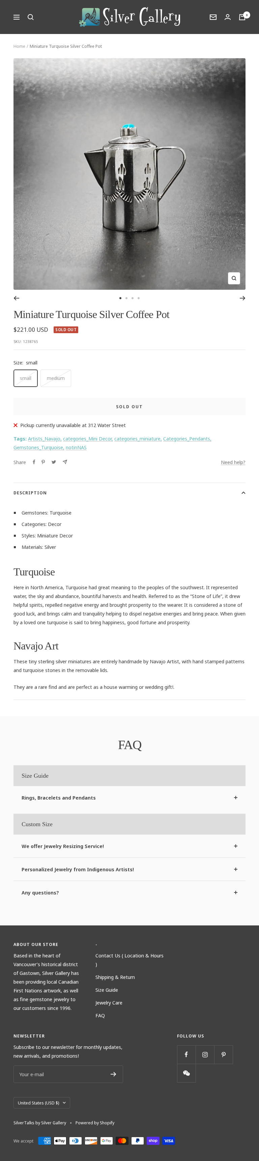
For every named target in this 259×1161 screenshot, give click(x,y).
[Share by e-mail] (65, 462)
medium (56, 378)
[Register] (113, 1074)
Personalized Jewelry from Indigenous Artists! (78, 869)
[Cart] (242, 17)
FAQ (100, 1015)
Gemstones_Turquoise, (38, 447)
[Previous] (16, 298)
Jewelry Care (108, 1002)
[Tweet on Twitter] (54, 462)
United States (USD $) (38, 1103)
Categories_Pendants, (187, 438)
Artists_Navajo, (45, 438)
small (25, 378)
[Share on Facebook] (34, 462)
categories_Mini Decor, (88, 438)
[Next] (243, 298)
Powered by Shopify (95, 1123)
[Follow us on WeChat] (186, 1073)
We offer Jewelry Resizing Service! (63, 846)
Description (30, 493)
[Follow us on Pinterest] (223, 1054)
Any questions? (40, 892)
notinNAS (76, 447)
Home (19, 46)
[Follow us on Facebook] (186, 1054)
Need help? (233, 462)
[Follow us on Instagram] (205, 1054)
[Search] (31, 17)
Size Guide (106, 989)
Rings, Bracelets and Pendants (59, 797)
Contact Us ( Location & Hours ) (129, 959)
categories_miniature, (138, 438)
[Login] (228, 17)
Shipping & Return (115, 977)
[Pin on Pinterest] (43, 462)
